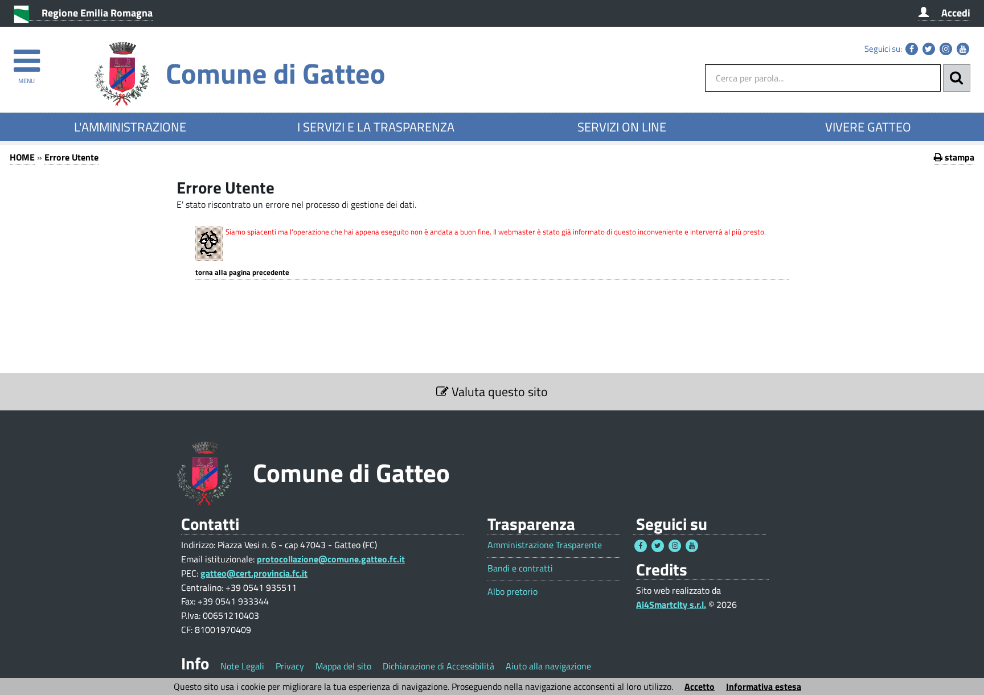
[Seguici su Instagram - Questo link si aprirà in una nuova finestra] (946, 49)
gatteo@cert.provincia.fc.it (254, 573)
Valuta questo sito (498, 392)
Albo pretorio (512, 591)
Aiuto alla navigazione (548, 666)
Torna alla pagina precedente (242, 272)
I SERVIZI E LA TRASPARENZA (375, 127)
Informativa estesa (763, 686)
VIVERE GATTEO (868, 127)
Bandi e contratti (520, 568)
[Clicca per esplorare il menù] (26, 55)
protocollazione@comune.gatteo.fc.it (331, 559)
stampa (958, 157)
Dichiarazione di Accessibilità (438, 666)
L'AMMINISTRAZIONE (130, 127)
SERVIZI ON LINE (621, 127)
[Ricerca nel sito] (956, 78)
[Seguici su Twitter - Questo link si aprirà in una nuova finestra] (928, 49)
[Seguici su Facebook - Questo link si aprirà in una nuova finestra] (911, 49)
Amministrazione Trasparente (544, 545)
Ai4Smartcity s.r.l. (671, 604)
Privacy (290, 666)
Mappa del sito (343, 666)
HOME (22, 157)
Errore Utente (71, 157)
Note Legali (242, 666)
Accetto (699, 686)
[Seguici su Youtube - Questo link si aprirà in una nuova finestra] (963, 49)
